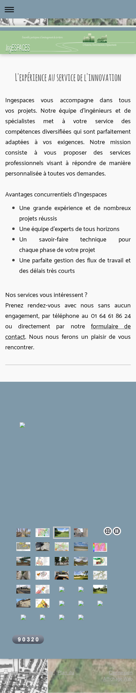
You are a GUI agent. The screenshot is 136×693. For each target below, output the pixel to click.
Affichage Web (118, 679)
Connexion (121, 672)
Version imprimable (32, 672)
